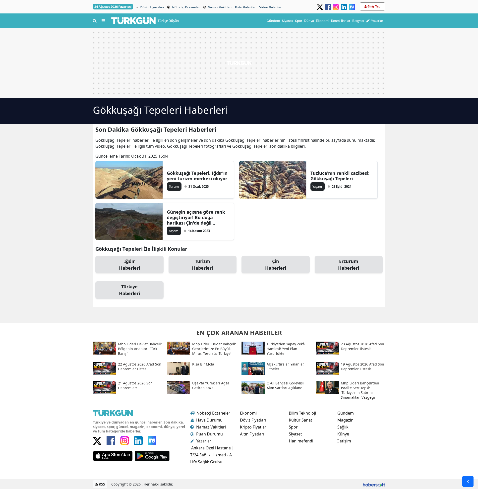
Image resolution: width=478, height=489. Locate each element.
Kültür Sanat (300, 420)
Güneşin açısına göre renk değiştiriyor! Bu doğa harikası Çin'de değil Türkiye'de (196, 217)
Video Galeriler (270, 7)
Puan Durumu (209, 434)
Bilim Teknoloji (302, 413)
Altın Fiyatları (252, 434)
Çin (275, 264)
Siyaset (295, 434)
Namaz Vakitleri (220, 7)
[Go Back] (468, 481)
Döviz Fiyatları (253, 420)
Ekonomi (248, 413)
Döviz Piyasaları (152, 7)
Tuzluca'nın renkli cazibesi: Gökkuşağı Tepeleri (339, 175)
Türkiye (129, 290)
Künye (343, 434)
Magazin (345, 420)
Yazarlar (203, 441)
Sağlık (343, 427)
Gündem (345, 413)
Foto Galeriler (245, 7)
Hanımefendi (301, 441)
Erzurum (348, 264)
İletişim (344, 441)
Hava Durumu (209, 420)
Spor (293, 427)
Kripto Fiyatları (253, 427)
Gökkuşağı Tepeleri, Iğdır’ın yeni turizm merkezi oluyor (197, 175)
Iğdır (129, 264)
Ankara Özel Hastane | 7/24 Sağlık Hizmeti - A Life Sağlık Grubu (212, 455)
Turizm (202, 264)
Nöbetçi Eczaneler (186, 7)
